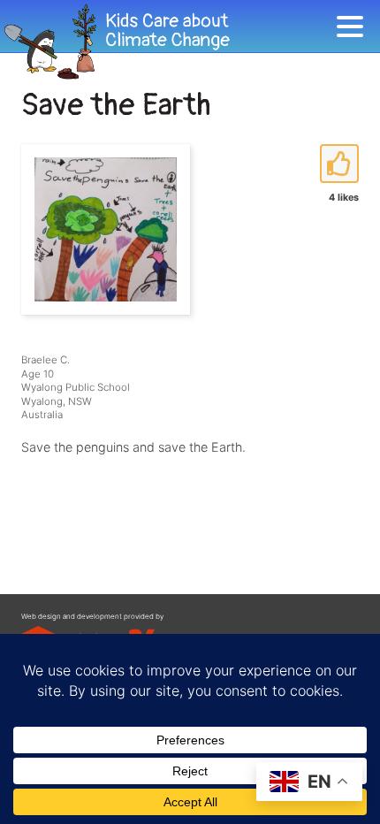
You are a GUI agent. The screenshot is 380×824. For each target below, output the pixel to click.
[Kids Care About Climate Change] (167, 42)
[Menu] (354, 29)
